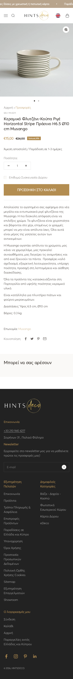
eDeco (44, 523)
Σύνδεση (9, 619)
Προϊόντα (10, 500)
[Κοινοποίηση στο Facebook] (25, 339)
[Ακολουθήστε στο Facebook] (6, 656)
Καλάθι (8, 626)
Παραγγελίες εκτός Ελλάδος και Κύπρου (18, 641)
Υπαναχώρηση (13, 541)
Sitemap (9, 582)
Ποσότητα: (11, 158)
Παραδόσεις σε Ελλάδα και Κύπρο (16, 532)
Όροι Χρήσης (12, 548)
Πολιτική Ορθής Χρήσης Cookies (14, 572)
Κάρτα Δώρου (49, 516)
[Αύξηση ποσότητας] (26, 165)
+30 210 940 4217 (14, 431)
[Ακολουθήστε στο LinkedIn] (34, 656)
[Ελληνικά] (58, 15)
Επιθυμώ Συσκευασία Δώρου (28, 177)
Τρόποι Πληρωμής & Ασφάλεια (17, 509)
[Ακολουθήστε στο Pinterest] (25, 656)
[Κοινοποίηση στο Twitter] (32, 339)
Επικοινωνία (12, 494)
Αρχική (8, 107)
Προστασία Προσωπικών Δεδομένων (12, 559)
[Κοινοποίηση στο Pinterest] (38, 339)
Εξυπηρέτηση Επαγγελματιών (14, 590)
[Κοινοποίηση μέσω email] (45, 339)
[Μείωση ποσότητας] (8, 165)
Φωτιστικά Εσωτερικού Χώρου (53, 507)
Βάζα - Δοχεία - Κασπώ (50, 496)
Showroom (11, 600)
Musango (24, 329)
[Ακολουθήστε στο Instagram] (15, 656)
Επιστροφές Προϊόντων (11, 520)
